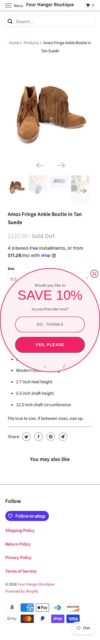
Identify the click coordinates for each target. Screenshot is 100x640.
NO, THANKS (50, 324)
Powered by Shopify (21, 591)
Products (31, 43)
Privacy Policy (18, 558)
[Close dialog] (94, 274)
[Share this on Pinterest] (50, 436)
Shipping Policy (19, 530)
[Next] (61, 165)
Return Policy (18, 544)
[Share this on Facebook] (38, 436)
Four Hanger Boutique (36, 584)
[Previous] (39, 165)
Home (14, 43)
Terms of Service (20, 571)
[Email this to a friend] (62, 436)
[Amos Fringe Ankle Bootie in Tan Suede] (50, 109)
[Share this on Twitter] (26, 436)
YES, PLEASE (50, 344)
